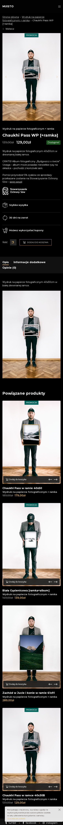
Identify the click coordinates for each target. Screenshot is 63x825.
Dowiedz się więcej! (16, 818)
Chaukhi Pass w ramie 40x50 (22, 488)
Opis (5, 262)
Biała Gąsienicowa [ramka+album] (26, 590)
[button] (6, 77)
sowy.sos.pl (16, 181)
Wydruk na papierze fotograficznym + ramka (28, 128)
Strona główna (10, 17)
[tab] (5, 262)
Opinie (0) (9, 267)
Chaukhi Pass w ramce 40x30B (23, 795)
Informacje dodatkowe (30, 262)
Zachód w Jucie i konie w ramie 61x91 (28, 692)
